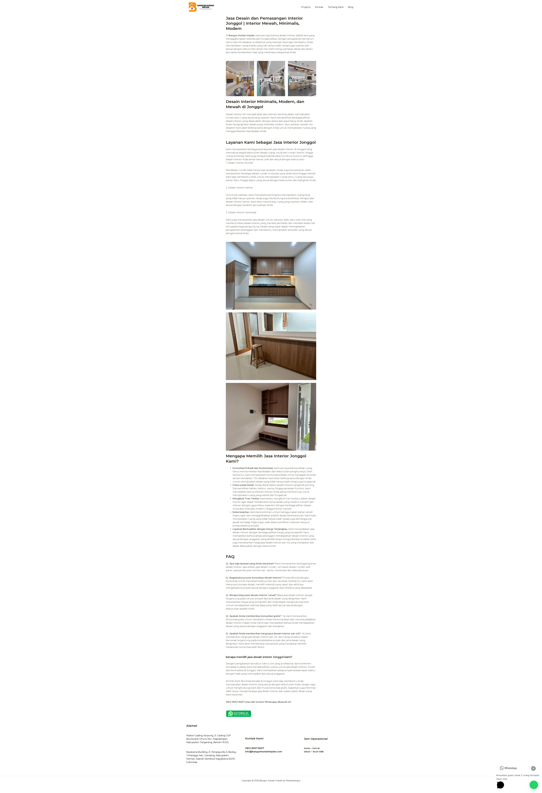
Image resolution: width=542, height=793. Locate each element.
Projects (306, 7)
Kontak (319, 7)
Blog (350, 7)
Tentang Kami (336, 7)
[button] (534, 785)
